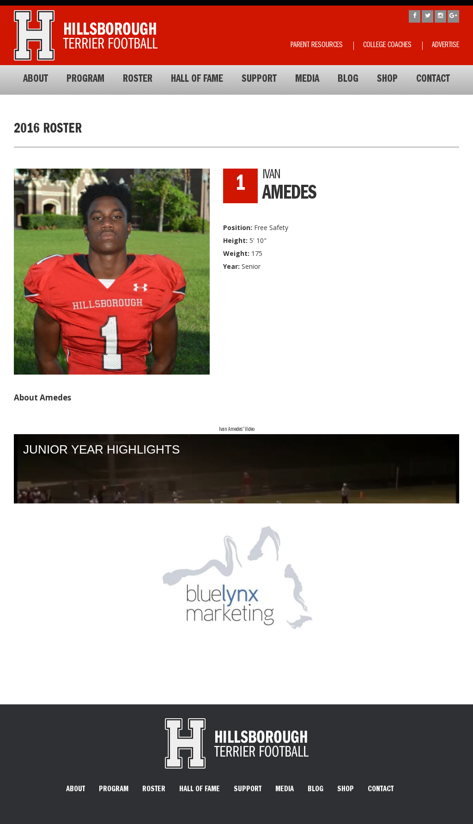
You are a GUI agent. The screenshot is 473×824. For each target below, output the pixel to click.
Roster (137, 79)
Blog (348, 79)
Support (259, 79)
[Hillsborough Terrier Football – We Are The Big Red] (86, 35)
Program (85, 79)
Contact (433, 79)
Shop (387, 79)
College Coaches (387, 46)
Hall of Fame (197, 79)
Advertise (445, 46)
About (35, 79)
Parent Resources (317, 46)
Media (307, 79)
